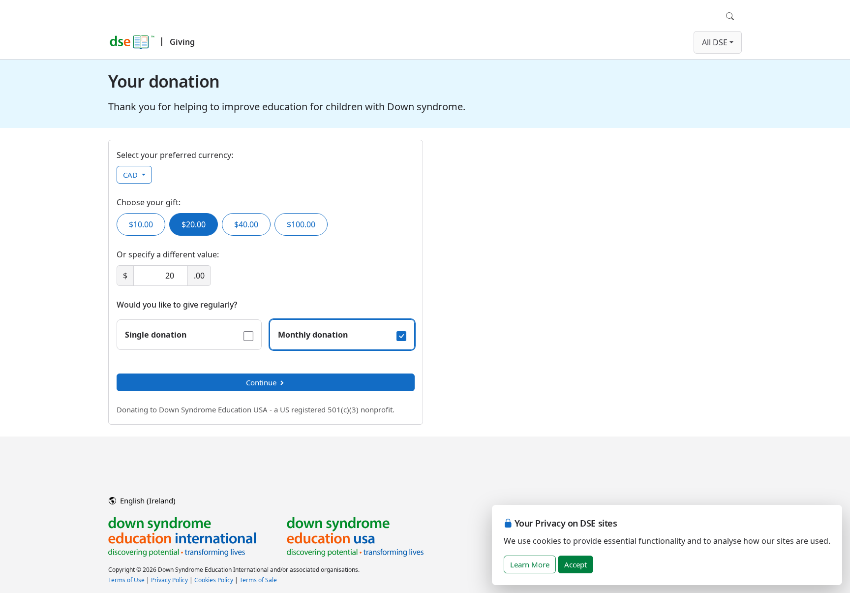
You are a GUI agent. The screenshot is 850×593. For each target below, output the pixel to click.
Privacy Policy (169, 580)
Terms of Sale (258, 580)
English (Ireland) (147, 500)
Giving (182, 41)
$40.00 (246, 224)
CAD (131, 175)
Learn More (529, 564)
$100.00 (301, 224)
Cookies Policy (213, 580)
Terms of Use (126, 580)
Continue (261, 382)
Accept (575, 564)
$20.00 (194, 224)
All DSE (715, 42)
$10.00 (141, 224)
